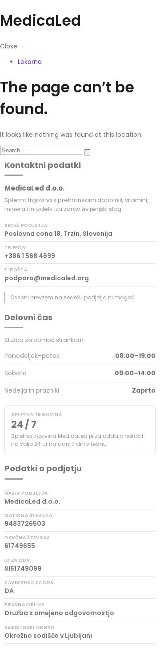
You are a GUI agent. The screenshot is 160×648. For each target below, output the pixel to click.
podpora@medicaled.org (46, 278)
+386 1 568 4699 (29, 255)
